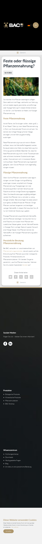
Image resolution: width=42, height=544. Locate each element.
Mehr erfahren (14, 527)
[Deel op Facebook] (15, 277)
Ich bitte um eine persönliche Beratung (18, 467)
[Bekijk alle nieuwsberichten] (18, 52)
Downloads (9, 457)
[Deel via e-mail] (10, 277)
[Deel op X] (21, 277)
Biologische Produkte (12, 394)
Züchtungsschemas (11, 454)
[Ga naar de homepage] (13, 25)
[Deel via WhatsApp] (31, 277)
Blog (6, 463)
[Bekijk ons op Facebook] (5, 344)
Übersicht (23, 53)
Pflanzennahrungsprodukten (12, 251)
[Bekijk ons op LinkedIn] (10, 344)
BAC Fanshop (9, 404)
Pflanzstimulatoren (11, 401)
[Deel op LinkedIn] (26, 277)
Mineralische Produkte (13, 397)
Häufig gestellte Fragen (13, 460)
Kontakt (25, 265)
